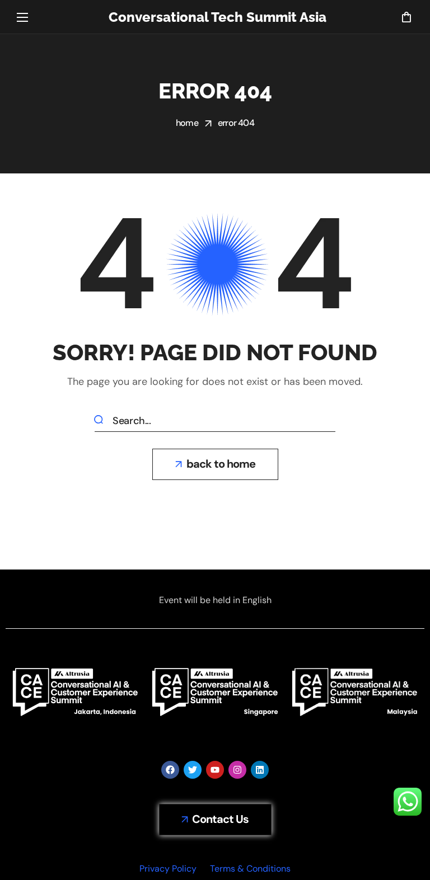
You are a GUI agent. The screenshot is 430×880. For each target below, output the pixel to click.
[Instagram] (237, 770)
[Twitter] (193, 770)
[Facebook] (170, 770)
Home (187, 123)
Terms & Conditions (250, 868)
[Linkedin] (260, 770)
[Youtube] (215, 770)
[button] (406, 17)
